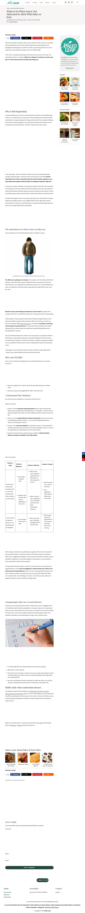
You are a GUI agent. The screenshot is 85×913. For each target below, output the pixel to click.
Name (7, 854)
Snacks (47, 2)
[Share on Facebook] (83, 453)
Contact (57, 892)
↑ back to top (42, 880)
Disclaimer (6, 894)
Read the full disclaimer (52, 907)
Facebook (13, 725)
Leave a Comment (13, 22)
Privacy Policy (7, 892)
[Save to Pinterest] (83, 459)
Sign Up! (32, 892)
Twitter (20, 725)
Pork (41, 2)
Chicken (34, 2)
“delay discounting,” (25, 324)
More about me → (70, 68)
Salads (54, 2)
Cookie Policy (7, 897)
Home (8, 8)
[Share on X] (83, 456)
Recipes (27, 2)
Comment (8, 829)
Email (7, 860)
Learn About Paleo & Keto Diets (17, 8)
